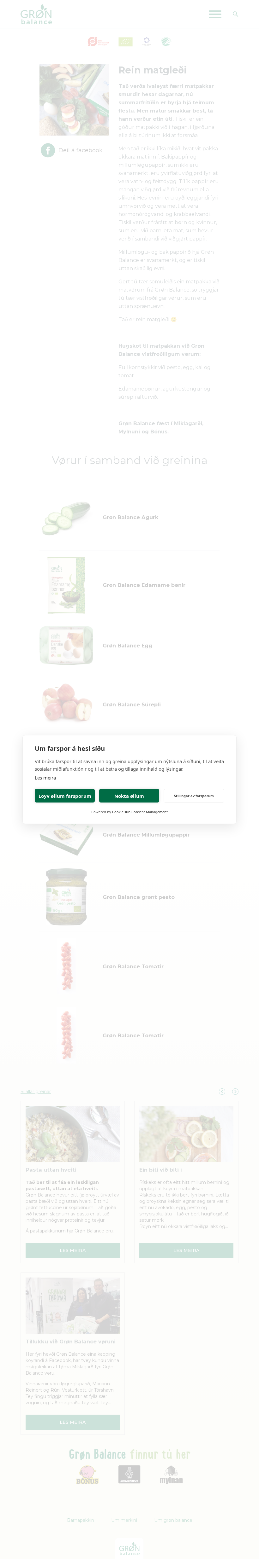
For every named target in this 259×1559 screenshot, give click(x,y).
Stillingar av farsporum (194, 795)
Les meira (45, 777)
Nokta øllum (129, 796)
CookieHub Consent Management (140, 811)
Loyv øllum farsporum (65, 796)
